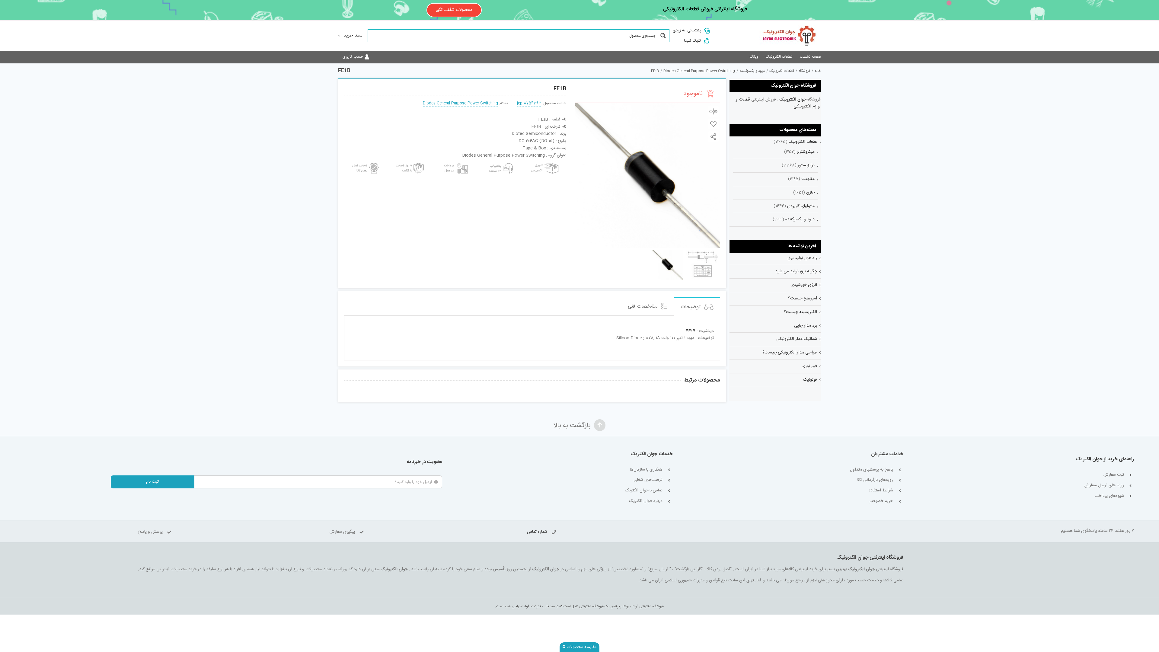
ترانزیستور (806, 165)
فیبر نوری (809, 366)
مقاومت (808, 179)
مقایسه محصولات (580, 647)
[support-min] (500, 161)
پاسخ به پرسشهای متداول (871, 469)
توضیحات (691, 307)
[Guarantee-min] (365, 161)
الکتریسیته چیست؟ (800, 312)
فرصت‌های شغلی (648, 480)
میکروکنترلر (806, 151)
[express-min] (545, 161)
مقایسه (713, 111)
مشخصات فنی (643, 306)
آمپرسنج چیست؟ (802, 298)
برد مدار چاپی (805, 325)
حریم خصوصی (880, 501)
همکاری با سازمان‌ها (646, 469)
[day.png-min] (410, 161)
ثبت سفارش (1113, 474)
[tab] (697, 306)
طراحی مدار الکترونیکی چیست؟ (789, 352)
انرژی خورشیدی (803, 285)
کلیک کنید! (692, 40)
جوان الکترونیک (793, 99)
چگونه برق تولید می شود (796, 271)
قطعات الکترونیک (803, 141)
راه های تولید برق (802, 258)
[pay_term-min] (455, 161)
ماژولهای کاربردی (801, 206)
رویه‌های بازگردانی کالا (875, 480)
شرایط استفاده (881, 490)
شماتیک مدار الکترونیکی (796, 339)
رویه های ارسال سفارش (1104, 485)
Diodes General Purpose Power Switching (460, 103)
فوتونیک (810, 379)
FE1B (690, 331)
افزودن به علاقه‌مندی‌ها (713, 124)
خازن (810, 192)
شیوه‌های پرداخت (1109, 496)
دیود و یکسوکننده (800, 219)
